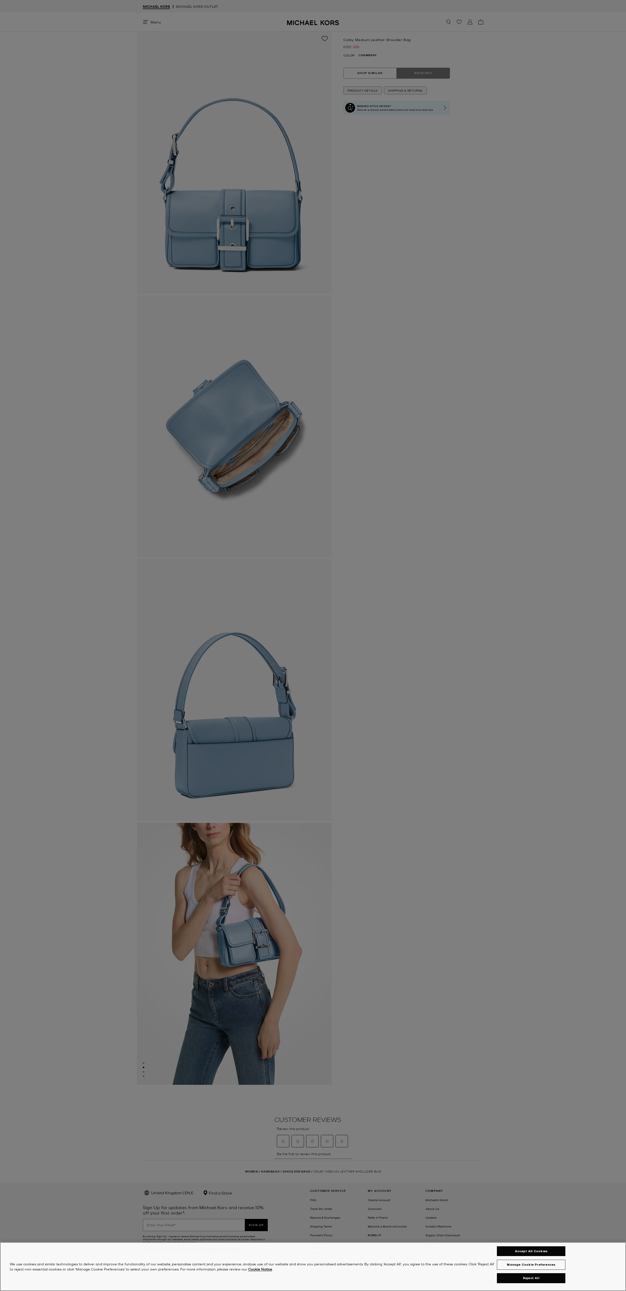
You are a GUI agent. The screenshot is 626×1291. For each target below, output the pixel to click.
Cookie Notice (260, 1269)
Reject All (531, 1278)
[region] (313, 1266)
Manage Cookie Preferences (531, 1264)
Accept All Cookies (531, 1251)
